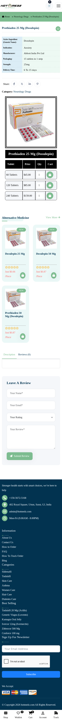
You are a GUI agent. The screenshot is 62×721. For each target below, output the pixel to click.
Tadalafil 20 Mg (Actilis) (14, 610)
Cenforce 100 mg (10, 633)
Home (7, 16)
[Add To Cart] (22, 275)
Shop (5, 717)
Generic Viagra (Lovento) (15, 614)
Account (43, 717)
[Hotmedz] (11, 5)
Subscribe (31, 674)
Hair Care (7, 594)
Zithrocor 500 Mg (11, 628)
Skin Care (7, 580)
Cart (30, 715)
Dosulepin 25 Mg (15, 253)
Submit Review (21, 456)
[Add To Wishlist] (58, 28)
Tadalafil (6, 576)
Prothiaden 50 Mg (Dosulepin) (14, 314)
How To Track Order (12, 556)
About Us (7, 537)
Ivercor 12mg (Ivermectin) (15, 624)
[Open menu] (58, 5)
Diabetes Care (9, 599)
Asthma (6, 585)
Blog (4, 560)
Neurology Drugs (21, 16)
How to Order (9, 547)
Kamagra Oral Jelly (11, 619)
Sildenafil (6, 571)
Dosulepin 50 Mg (46, 253)
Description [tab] (9, 354)
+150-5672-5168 (17, 498)
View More (52, 217)
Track (56, 717)
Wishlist (18, 715)
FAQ (4, 551)
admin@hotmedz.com (20, 511)
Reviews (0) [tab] (24, 354)
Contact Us (7, 542)
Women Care (8, 590)
